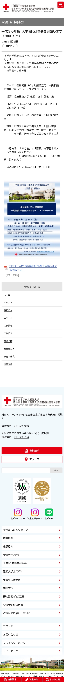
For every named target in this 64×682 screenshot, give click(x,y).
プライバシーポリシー (15, 643)
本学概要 (8, 538)
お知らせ (8, 310)
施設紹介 (8, 546)
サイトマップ (10, 651)
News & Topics (32, 286)
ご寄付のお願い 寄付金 (16, 613)
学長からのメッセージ (15, 530)
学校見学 (8, 333)
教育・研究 (9, 357)
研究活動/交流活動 (13, 596)
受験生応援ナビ (12, 580)
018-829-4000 (21, 426)
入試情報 (8, 326)
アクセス (8, 626)
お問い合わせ (10, 634)
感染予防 (8, 341)
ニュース (8, 318)
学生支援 (8, 588)
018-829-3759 (21, 437)
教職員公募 (9, 349)
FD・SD (7, 295)
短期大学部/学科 (12, 571)
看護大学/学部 (11, 555)
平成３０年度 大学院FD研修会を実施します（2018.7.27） (33, 268)
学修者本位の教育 (13, 605)
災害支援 (8, 364)
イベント (8, 302)
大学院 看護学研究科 (15, 563)
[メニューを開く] (60, 5)
